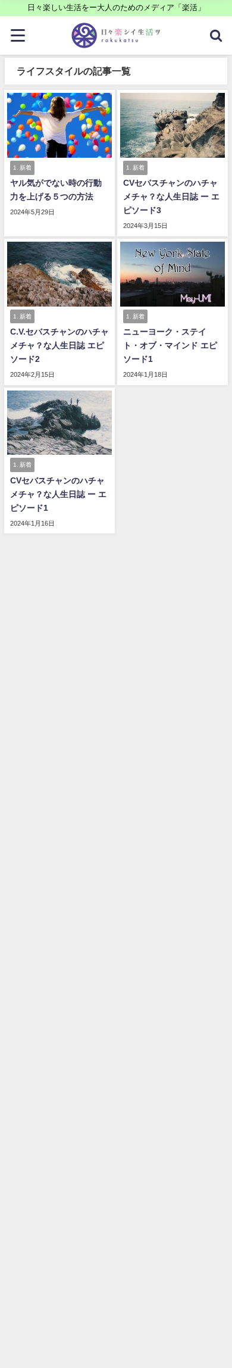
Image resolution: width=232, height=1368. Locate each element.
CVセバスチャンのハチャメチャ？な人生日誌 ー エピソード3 (171, 196)
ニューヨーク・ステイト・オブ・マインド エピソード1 (170, 345)
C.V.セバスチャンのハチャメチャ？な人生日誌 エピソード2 (59, 345)
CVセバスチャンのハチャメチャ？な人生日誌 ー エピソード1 (58, 494)
